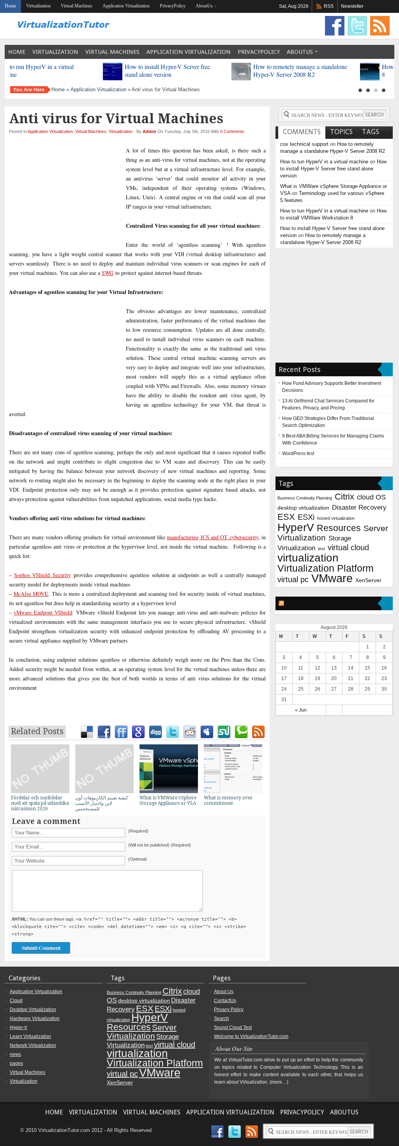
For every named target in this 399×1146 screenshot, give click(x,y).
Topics (341, 132)
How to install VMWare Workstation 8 (77, 70)
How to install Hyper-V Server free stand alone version (333, 169)
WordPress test (298, 453)
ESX (286, 517)
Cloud (16, 1000)
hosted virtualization (336, 518)
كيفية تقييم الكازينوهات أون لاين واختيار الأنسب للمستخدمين (101, 803)
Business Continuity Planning (304, 498)
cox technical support (304, 144)
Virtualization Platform (325, 568)
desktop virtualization (303, 508)
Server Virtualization (142, 1032)
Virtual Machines (76, 6)
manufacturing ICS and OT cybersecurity (212, 537)
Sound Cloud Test (233, 1027)
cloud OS (371, 497)
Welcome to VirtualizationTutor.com (251, 1036)
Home (16, 51)
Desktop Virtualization (33, 1009)
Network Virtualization (33, 1045)
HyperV (295, 527)
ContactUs (225, 1000)
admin (150, 131)
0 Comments (232, 131)
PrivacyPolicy (172, 6)
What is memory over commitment (228, 800)
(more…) (279, 1082)
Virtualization (38, 6)
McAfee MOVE (31, 593)
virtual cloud (348, 547)
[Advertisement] (137, 141)
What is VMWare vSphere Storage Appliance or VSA (167, 800)
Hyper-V (18, 1027)
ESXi (306, 517)
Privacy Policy (229, 1009)
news (15, 1054)
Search (221, 1018)
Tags (370, 132)
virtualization (308, 558)
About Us (223, 991)
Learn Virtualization (30, 1036)
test (321, 548)
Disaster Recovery (359, 507)
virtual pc (293, 579)
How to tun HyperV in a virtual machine (324, 162)
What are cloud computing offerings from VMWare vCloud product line (205, 70)
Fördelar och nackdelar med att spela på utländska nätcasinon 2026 (40, 803)
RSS (329, 6)
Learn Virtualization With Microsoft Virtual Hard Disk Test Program (333, 70)
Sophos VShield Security (42, 575)
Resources (339, 528)
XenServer (368, 580)
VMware (332, 578)
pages (16, 1063)
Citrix (344, 496)
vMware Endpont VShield (43, 612)
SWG (107, 272)
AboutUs (204, 6)
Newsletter (352, 6)
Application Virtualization (126, 6)
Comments (302, 132)
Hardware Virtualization (35, 1018)
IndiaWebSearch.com (320, 603)
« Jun (301, 710)
